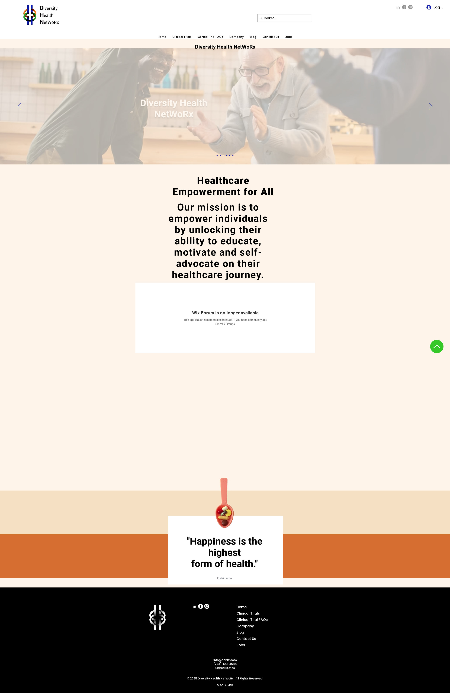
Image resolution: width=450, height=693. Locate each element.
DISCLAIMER (225, 685)
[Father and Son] (232, 155)
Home (241, 607)
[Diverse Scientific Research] (217, 155)
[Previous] (19, 106)
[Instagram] (410, 7)
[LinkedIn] (398, 7)
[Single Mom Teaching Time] (226, 155)
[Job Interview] (220, 155)
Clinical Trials (248, 613)
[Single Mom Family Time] (229, 155)
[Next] (430, 106)
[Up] (436, 346)
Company (245, 626)
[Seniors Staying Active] (223, 155)
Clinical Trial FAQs (252, 619)
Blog (240, 632)
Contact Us (246, 638)
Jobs (240, 645)
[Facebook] (404, 7)
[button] (210, 35)
